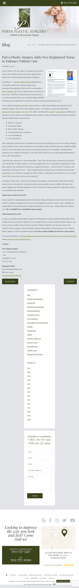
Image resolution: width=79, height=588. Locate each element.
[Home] (6, 575)
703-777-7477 (20, 551)
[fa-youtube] (72, 520)
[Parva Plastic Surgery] (24, 22)
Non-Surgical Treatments (66, 575)
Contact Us (51, 578)
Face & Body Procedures (50, 575)
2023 (29, 368)
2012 (28, 403)
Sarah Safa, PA (7, 173)
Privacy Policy (45, 581)
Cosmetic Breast (33, 315)
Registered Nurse (22, 105)
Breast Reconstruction (35, 307)
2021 (28, 372)
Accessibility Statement (63, 581)
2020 (29, 376)
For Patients (43, 578)
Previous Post (10, 281)
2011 (28, 407)
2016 (28, 388)
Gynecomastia (32, 319)
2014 (28, 395)
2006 (29, 419)
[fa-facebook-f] (50, 520)
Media (29, 334)
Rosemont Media (47, 584)
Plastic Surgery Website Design (32, 584)
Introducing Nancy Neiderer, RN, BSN (15, 112)
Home (28, 44)
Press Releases (32, 346)
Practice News (32, 342)
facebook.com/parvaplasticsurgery (18, 239)
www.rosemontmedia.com (11, 275)
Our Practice (12, 575)
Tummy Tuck (32, 350)
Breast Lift (31, 303)
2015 (28, 392)
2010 (29, 411)
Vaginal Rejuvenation (35, 354)
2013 (28, 399)
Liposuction (31, 331)
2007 (29, 415)
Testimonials (34, 578)
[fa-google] (44, 520)
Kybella (30, 327)
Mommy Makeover (34, 338)
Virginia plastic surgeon (22, 82)
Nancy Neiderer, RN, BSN (11, 91)
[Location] (62, 3)
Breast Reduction (33, 311)
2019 (28, 380)
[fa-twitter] (64, 520)
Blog (34, 44)
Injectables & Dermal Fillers (37, 323)
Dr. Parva (5, 219)
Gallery (26, 578)
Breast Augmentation (35, 299)
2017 (28, 384)
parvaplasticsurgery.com (32, 236)
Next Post (70, 281)
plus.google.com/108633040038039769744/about (59, 236)
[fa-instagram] (57, 520)
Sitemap (52, 581)
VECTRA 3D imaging (56, 112)
